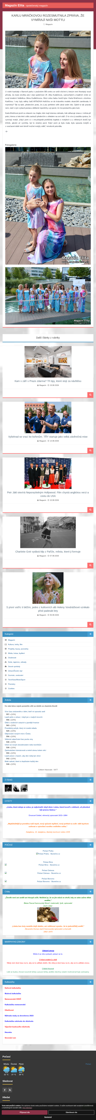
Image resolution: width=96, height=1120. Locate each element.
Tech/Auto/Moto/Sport (16, 680)
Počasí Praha (48, 851)
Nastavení (48, 1117)
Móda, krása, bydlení (16, 653)
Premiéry (11, 684)
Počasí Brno (48, 862)
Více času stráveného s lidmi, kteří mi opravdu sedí (25, 711)
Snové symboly (14, 666)
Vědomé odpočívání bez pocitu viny (19, 739)
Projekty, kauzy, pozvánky (18, 649)
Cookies (11, 688)
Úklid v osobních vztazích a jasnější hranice (22, 723)
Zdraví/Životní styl (15, 671)
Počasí (88, 1064)
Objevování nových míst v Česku (18, 734)
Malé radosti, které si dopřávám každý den (21, 761)
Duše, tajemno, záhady (17, 662)
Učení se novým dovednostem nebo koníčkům (23, 745)
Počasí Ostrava (48, 870)
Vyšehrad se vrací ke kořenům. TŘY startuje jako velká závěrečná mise (48, 436)
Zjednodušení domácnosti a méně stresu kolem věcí (25, 750)
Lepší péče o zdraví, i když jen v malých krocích (23, 717)
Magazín (49, 24)
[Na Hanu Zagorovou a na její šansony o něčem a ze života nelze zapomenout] (8, 788)
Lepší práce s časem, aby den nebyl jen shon (23, 756)
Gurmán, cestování (15, 675)
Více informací (27, 1108)
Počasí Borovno (48, 879)
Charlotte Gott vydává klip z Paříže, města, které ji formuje (47, 551)
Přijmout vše (25, 1112)
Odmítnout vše (71, 1112)
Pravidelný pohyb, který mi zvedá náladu (21, 728)
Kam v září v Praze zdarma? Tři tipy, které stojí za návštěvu (48, 381)
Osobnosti (12, 658)
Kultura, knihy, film (15, 644)
